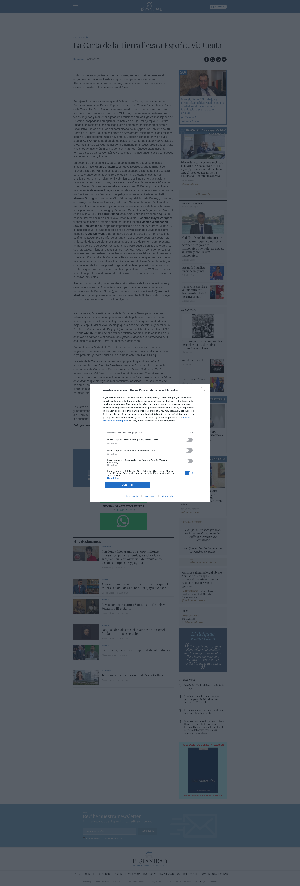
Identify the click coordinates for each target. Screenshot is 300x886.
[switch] (189, 440)
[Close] (204, 390)
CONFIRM (127, 485)
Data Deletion (132, 496)
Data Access (150, 496)
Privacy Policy (168, 496)
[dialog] (150, 443)
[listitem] (150, 432)
